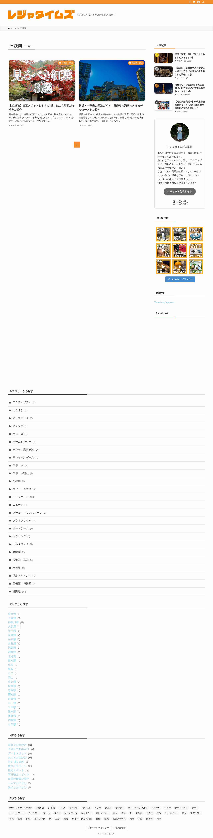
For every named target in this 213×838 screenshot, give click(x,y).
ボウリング (21, 536)
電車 (159, 818)
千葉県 (14, 618)
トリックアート (16, 813)
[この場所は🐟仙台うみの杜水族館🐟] (163, 234)
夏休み (139, 813)
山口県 (14, 703)
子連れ (149, 813)
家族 (159, 813)
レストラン (86, 813)
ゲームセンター (24, 441)
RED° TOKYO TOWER (20, 807)
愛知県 (14, 660)
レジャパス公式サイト (179, 191)
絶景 (66, 818)
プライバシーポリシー (98, 827)
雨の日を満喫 (18, 761)
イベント (73, 807)
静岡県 (14, 690)
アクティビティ (24, 402)
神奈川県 (16, 622)
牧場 (28, 818)
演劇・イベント (24, 575)
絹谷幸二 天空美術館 (82, 818)
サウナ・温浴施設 (26, 449)
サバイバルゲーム (25, 457)
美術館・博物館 (24, 583)
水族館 (19, 567)
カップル (86, 807)
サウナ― (119, 807)
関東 (132, 818)
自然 (98, 818)
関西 (140, 818)
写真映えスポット (21, 774)
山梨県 (14, 724)
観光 (106, 818)
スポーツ (20, 465)
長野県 (14, 715)
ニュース (20, 504)
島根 (12, 664)
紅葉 (57, 818)
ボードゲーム (23, 528)
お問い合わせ (118, 827)
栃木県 (14, 686)
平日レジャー (171, 813)
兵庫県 (14, 639)
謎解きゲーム (119, 818)
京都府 (14, 643)
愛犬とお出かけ (19, 787)
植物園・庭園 (23, 559)
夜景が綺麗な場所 (21, 778)
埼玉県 (14, 630)
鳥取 (12, 669)
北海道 (14, 656)
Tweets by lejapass (164, 302)
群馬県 (14, 698)
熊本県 (14, 711)
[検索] (203, 2)
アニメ (62, 807)
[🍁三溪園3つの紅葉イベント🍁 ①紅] (163, 266)
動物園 (19, 552)
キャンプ (20, 426)
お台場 (51, 807)
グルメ (108, 807)
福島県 (14, 647)
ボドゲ (57, 813)
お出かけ (40, 807)
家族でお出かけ (20, 744)
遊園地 (19, 591)
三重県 (14, 707)
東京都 (14, 613)
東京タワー (195, 813)
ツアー (167, 807)
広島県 (14, 681)
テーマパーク (23, 496)
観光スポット (18, 770)
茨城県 (14, 635)
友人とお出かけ (20, 757)
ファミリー (33, 813)
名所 (123, 813)
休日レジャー (102, 813)
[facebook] (190, 2)
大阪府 (14, 626)
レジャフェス (70, 813)
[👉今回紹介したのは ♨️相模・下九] (179, 234)
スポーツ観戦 (23, 473)
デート (195, 807)
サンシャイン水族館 (138, 807)
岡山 (12, 677)
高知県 (14, 694)
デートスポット (20, 753)
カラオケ (20, 410)
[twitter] (194, 2)
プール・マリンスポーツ (29, 512)
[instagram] (198, 2)
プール (46, 813)
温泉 (20, 818)
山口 (12, 673)
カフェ (98, 807)
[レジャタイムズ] (41, 14)
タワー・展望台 (24, 489)
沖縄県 (14, 652)
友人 (115, 813)
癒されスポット (20, 766)
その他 (19, 481)
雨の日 (149, 818)
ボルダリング (23, 544)
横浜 (11, 818)
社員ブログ (39, 818)
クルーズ (20, 433)
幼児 (184, 813)
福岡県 (14, 720)
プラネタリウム (24, 520)
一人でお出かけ (19, 783)
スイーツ (156, 807)
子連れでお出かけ (21, 749)
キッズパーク (23, 418)
